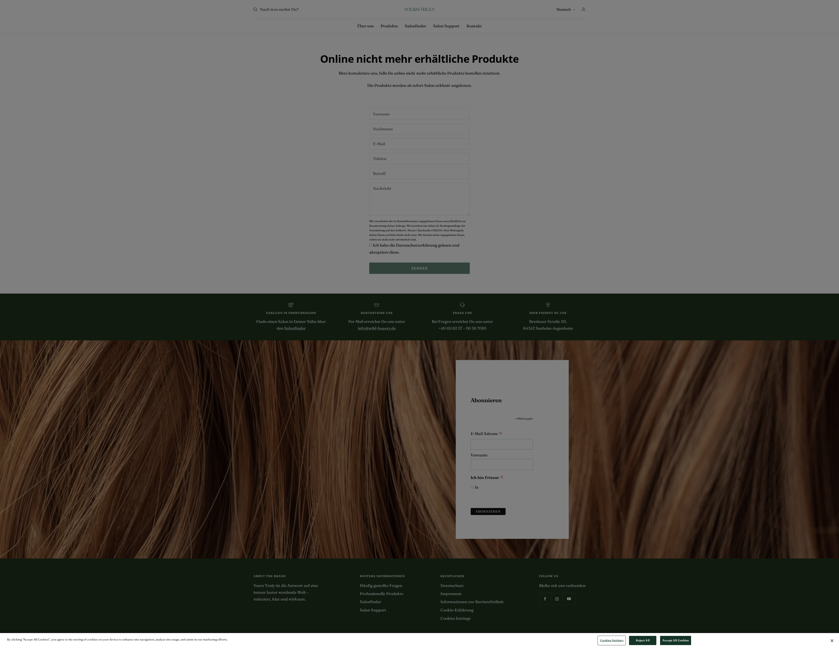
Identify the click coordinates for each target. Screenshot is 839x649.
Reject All (642, 640)
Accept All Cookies (675, 640)
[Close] (832, 641)
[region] (419, 641)
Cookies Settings (611, 640)
